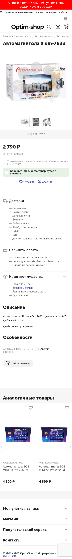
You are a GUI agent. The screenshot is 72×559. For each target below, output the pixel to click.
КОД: (29, 134)
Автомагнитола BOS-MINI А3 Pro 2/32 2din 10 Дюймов (17, 468)
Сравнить (47, 181)
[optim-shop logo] (27, 26)
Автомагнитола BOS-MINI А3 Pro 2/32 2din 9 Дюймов (54, 468)
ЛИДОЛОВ (9, 556)
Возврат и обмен (22, 287)
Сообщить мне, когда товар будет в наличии (33, 172)
